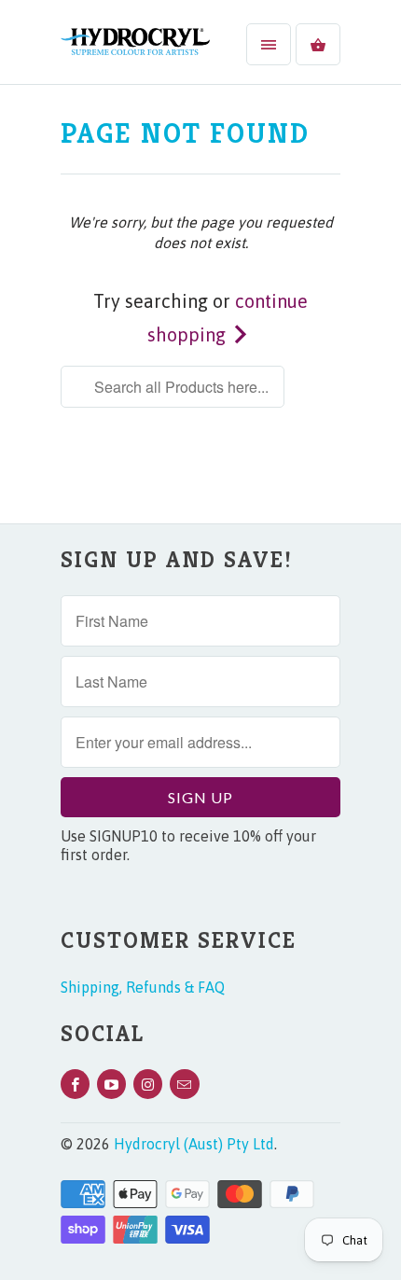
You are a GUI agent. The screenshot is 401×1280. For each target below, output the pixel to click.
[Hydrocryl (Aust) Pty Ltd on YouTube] (111, 1084)
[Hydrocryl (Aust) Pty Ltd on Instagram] (147, 1084)
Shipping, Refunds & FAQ (143, 987)
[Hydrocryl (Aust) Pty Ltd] (135, 49)
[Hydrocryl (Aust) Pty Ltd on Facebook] (75, 1084)
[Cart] (318, 44)
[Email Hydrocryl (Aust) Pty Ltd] (184, 1084)
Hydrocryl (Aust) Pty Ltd (194, 1143)
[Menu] (268, 44)
